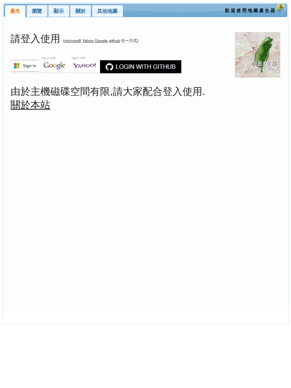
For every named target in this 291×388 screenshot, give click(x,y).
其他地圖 (107, 11)
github (114, 40)
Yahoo (87, 40)
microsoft (73, 40)
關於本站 (30, 104)
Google (101, 40)
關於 (81, 11)
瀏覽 (37, 11)
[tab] (15, 11)
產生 (15, 11)
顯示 (59, 11)
